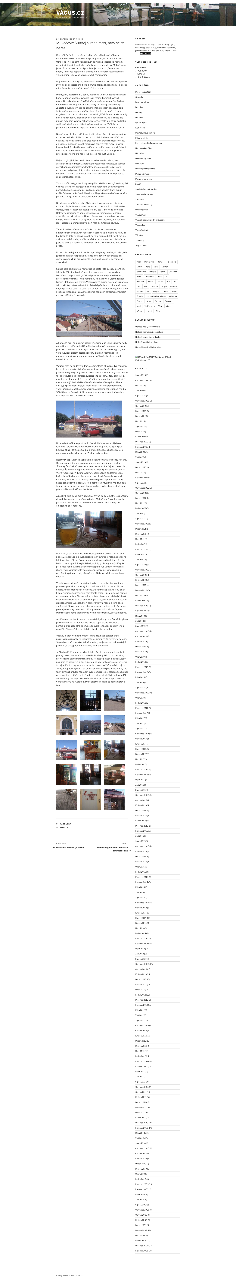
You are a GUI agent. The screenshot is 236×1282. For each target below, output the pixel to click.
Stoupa (158, 301)
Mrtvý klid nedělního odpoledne (148, 143)
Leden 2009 (140, 1240)
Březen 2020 (141, 590)
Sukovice (139, 199)
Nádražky (65, 824)
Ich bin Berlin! (141, 122)
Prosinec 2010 (141, 1123)
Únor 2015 (140, 867)
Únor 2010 (140, 1174)
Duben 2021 (140, 529)
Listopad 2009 (141, 1189)
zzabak (149, 311)
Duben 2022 (140, 498)
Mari (146, 286)
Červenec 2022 (142, 488)
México (173, 286)
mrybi (164, 286)
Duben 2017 (140, 749)
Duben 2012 (140, 1041)
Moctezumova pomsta (145, 133)
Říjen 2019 (140, 616)
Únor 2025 (140, 421)
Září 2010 (139, 1138)
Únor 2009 (140, 1235)
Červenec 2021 (142, 524)
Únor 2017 (139, 759)
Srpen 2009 (140, 1205)
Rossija (140, 296)
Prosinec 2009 (142, 1184)
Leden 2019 (140, 662)
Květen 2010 (141, 1158)
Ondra (165, 291)
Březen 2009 (141, 1230)
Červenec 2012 (142, 1025)
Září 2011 (139, 1076)
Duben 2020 (140, 585)
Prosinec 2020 (141, 549)
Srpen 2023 (140, 462)
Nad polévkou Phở (143, 148)
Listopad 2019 (141, 611)
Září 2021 (139, 513)
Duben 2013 (140, 979)
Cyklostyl (139, 97)
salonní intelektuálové (156, 296)
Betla (147, 267)
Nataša (140, 291)
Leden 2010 (140, 1179)
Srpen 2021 (140, 518)
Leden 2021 (140, 544)
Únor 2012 (139, 1051)
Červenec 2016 (142, 795)
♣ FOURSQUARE (142, 77)
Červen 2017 (141, 739)
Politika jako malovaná (145, 168)
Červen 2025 (141, 406)
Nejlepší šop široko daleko (146, 342)
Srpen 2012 (140, 1020)
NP (148, 291)
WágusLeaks (141, 245)
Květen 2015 (141, 851)
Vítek (168, 306)
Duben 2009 (141, 1225)
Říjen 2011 (139, 1071)
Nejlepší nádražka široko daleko (149, 332)
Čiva (158, 311)
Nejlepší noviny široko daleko (147, 337)
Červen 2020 (141, 575)
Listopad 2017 (141, 713)
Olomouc (114, 278)
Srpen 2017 (140, 728)
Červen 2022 (141, 493)
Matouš (154, 286)
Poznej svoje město (143, 179)
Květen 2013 (141, 974)
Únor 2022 (140, 503)
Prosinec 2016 (141, 769)
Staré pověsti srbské (144, 194)
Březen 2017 (141, 754)
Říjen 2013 (140, 948)
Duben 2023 (140, 467)
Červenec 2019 (142, 631)
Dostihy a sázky (142, 102)
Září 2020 (139, 559)
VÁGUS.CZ (70, 13)
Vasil (139, 306)
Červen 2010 (141, 1153)
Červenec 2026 (142, 380)
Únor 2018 (140, 698)
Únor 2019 (140, 657)
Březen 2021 (141, 534)
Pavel (174, 291)
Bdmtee (161, 262)
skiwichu (173, 296)
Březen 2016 (141, 815)
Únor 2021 (139, 539)
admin (79, 39)
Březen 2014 (141, 923)
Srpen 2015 (140, 841)
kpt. (168, 281)
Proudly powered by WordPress (69, 1275)
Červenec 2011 (142, 1087)
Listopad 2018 (141, 672)
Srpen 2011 (140, 1082)
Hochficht (149, 276)
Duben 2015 (140, 856)
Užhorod (117, 343)
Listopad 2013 (141, 943)
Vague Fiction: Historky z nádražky (150, 220)
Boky (156, 267)
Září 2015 (139, 836)
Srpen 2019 (140, 626)
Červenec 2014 (142, 902)
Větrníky (139, 235)
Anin (139, 262)
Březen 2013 (141, 984)
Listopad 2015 (141, 831)
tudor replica (28, 1)
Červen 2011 (141, 1092)
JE (167, 276)
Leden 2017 (140, 764)
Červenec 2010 (142, 1148)
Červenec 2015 (142, 846)
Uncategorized (141, 209)
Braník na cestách (143, 92)
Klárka (160, 281)
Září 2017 (139, 723)
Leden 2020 (140, 600)
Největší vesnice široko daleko (148, 347)
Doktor (165, 267)
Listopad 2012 (141, 1005)
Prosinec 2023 (141, 442)
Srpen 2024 (140, 426)
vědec (139, 311)
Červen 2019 (141, 636)
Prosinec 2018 (141, 667)
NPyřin (156, 291)
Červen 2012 (141, 1030)
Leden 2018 (140, 703)
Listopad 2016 (141, 774)
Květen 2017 (141, 744)
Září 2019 (139, 621)
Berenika (172, 262)
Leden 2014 (140, 933)
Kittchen (140, 281)
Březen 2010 (141, 1169)
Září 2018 (139, 682)
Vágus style (140, 225)
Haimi (139, 276)
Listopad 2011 (141, 1066)
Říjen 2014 (140, 887)
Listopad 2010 (141, 1128)
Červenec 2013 (142, 964)
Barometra (149, 262)
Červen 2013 (141, 969)
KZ (175, 281)
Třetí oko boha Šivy (143, 204)
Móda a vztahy (141, 138)
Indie (160, 276)
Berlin (139, 267)
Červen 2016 (141, 800)
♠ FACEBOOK (141, 71)
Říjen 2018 (140, 677)
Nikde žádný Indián (143, 158)
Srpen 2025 (140, 396)
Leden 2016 (140, 820)
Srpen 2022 (140, 483)
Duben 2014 (140, 918)
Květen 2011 (140, 1097)
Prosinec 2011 (141, 1061)
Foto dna (139, 107)
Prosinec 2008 (142, 1245)
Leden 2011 (140, 1117)
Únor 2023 (140, 472)
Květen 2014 (141, 913)
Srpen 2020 (140, 564)
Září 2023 (139, 457)
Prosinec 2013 (141, 938)
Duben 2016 (140, 810)
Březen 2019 (141, 651)
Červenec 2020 (142, 570)
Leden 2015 (140, 872)
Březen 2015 (141, 861)
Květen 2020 (141, 580)
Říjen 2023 (140, 452)
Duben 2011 (140, 1102)
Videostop (139, 240)
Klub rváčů (140, 128)
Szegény (168, 301)
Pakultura (139, 163)
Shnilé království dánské (146, 189)
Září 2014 (139, 892)
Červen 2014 (141, 908)
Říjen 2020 (140, 554)
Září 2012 (139, 1015)
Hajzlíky (138, 112)
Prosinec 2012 (141, 1000)
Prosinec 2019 (141, 605)
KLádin (151, 281)
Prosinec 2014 (141, 877)
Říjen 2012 (140, 1010)
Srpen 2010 (140, 1143)
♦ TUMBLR (140, 74)
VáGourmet (140, 215)
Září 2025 (139, 390)
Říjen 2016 (140, 779)
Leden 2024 (140, 436)
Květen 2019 (141, 641)
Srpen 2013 (140, 959)
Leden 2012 (140, 1056)
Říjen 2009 (140, 1194)
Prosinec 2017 (141, 708)
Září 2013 (139, 954)
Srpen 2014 (140, 897)
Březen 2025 (141, 416)
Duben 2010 (140, 1163)
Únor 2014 (140, 928)
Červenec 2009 (142, 1210)
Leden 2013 (140, 995)
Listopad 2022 (141, 477)
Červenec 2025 (142, 401)
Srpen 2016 (140, 790)
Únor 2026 (140, 385)
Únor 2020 (140, 595)
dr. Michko (141, 271)
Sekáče (138, 184)
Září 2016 (139, 785)
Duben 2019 (140, 646)
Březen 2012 (141, 1046)
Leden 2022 (140, 508)
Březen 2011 (140, 1107)
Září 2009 (139, 1199)
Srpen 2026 (140, 375)
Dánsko (152, 271)
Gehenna (173, 271)
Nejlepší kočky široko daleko (147, 326)
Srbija (149, 301)
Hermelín (139, 117)
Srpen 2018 (140, 687)
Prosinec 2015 (141, 826)
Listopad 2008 (141, 1251)
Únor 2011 (139, 1112)
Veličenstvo (149, 306)
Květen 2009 (141, 1220)
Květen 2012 (141, 1036)
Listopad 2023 (141, 447)
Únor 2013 (140, 989)
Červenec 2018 (142, 693)
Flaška (162, 271)
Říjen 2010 (140, 1133)
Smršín (64, 828)
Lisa (138, 286)
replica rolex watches (11, 1)
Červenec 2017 (142, 733)
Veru (160, 306)
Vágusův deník (141, 230)
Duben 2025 (140, 411)
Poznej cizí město (143, 174)
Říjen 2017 (140, 718)
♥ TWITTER (140, 67)
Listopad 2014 (141, 882)
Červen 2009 (141, 1215)
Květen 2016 (141, 805)
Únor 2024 (140, 431)
